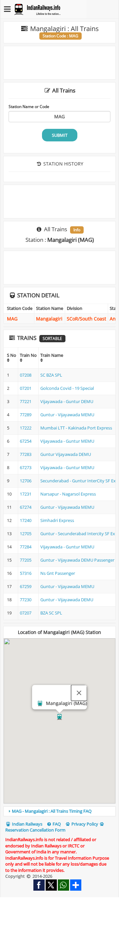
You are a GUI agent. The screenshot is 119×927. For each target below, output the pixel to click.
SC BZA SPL (51, 375)
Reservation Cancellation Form (35, 830)
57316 (25, 573)
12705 (25, 534)
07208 (25, 375)
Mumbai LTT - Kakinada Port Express (76, 428)
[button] (59, 716)
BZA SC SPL (51, 613)
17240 (25, 520)
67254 (25, 441)
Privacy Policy (84, 824)
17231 (25, 494)
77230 (25, 600)
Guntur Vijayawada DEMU (65, 454)
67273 (25, 467)
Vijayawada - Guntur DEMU (66, 401)
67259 (25, 586)
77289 (25, 415)
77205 (25, 560)
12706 (25, 481)
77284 (25, 547)
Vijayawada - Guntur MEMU (67, 441)
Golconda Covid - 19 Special (67, 388)
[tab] (59, 811)
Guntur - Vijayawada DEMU (66, 600)
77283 (25, 454)
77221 (25, 401)
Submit (59, 135)
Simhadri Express (57, 520)
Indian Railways (26, 824)
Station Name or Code (29, 106)
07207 (25, 613)
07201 (25, 388)
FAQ (56, 824)
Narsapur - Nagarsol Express (68, 494)
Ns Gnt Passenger (57, 573)
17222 (25, 428)
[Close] (79, 693)
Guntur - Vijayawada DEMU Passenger (77, 560)
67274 (25, 507)
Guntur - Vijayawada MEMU (67, 415)
